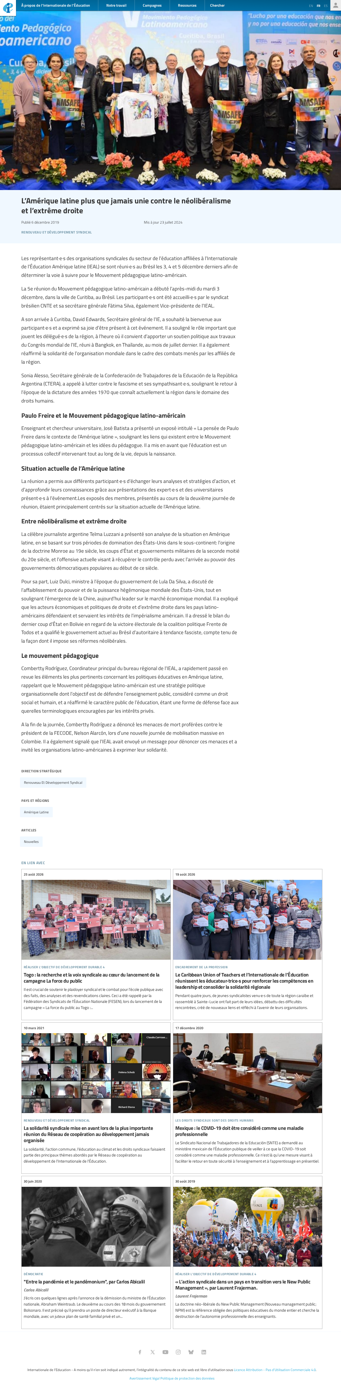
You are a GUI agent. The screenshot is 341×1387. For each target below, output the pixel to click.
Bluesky (191, 1352)
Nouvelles (31, 841)
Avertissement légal (144, 1378)
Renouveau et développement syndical (53, 782)
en (311, 5)
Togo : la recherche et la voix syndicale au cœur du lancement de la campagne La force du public (96, 941)
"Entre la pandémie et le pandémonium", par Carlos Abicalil (96, 1249)
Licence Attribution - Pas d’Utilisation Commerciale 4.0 (275, 1369)
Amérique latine (36, 812)
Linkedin (204, 1352)
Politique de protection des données (187, 1378)
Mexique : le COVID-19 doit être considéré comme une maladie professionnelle (247, 1095)
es (326, 5)
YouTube (165, 1352)
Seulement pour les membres (335, 5)
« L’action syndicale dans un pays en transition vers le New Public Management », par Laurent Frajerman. (247, 1249)
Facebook (140, 1352)
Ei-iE (8, 8)
